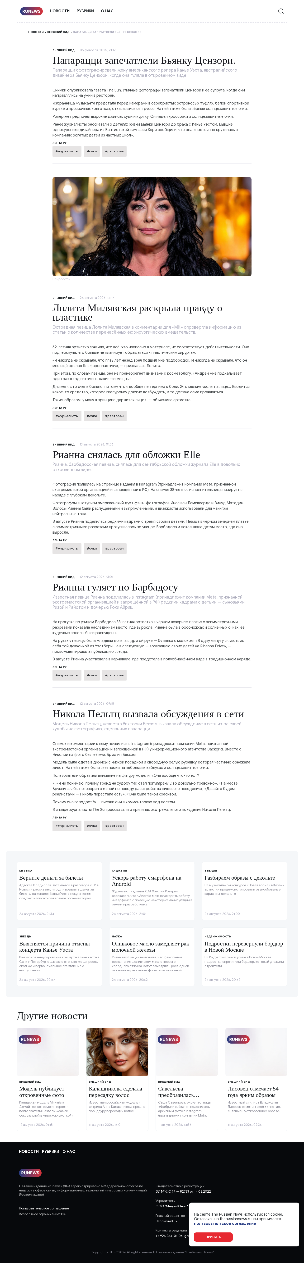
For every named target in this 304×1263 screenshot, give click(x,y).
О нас (107, 11)
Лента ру (59, 407)
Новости (60, 11)
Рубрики (85, 11)
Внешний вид (58, 32)
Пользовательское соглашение (44, 1208)
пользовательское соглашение (225, 1223)
